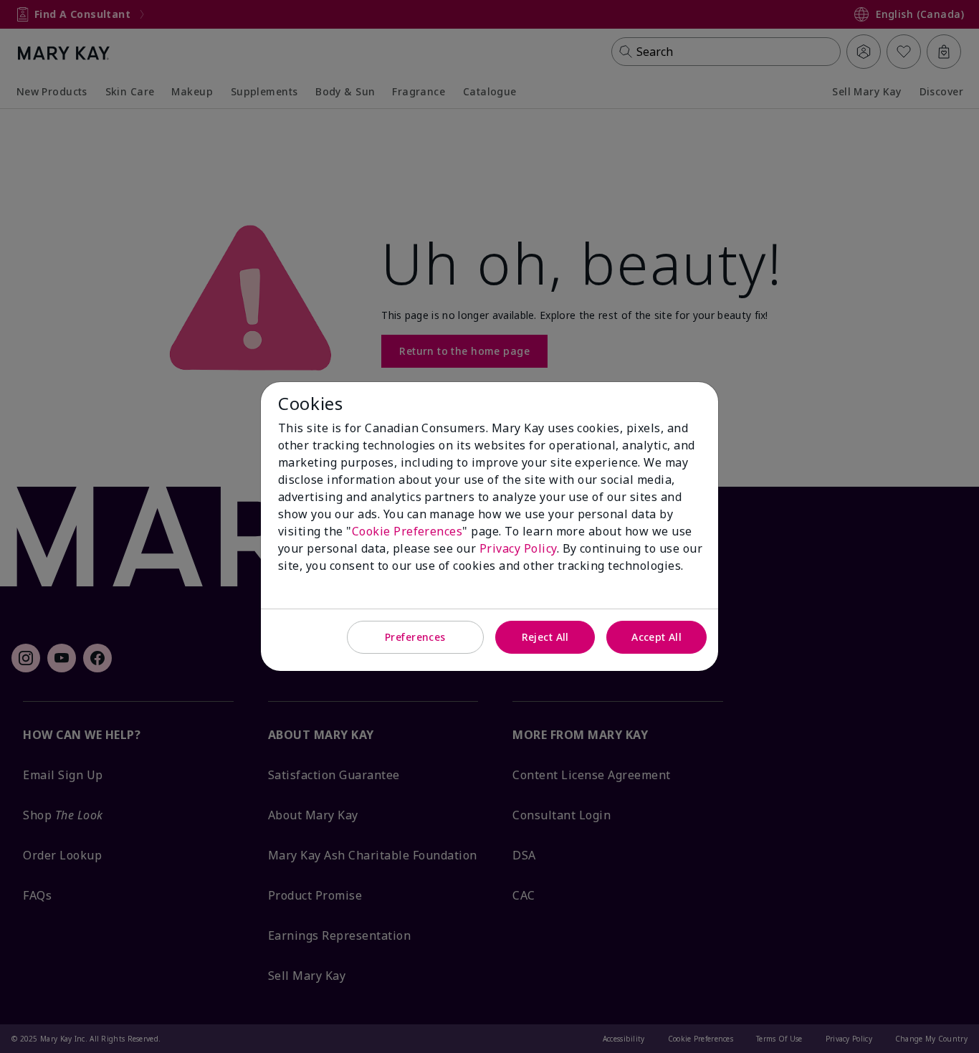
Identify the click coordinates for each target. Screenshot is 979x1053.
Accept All (656, 637)
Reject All (545, 637)
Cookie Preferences (407, 531)
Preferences (415, 637)
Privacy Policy (518, 548)
